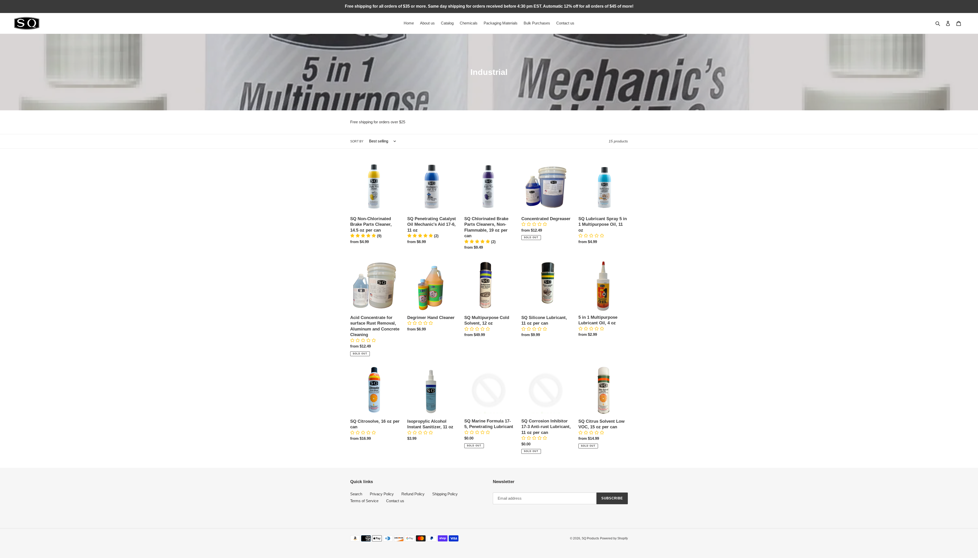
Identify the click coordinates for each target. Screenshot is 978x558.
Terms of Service (364, 501)
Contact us (395, 501)
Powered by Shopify (614, 538)
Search (356, 494)
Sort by (356, 141)
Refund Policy (413, 494)
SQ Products (590, 538)
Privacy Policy (382, 494)
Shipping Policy (445, 494)
